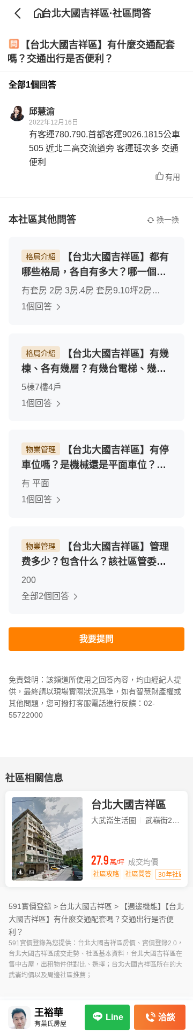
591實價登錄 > (33, 906)
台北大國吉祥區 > (89, 906)
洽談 (166, 1017)
